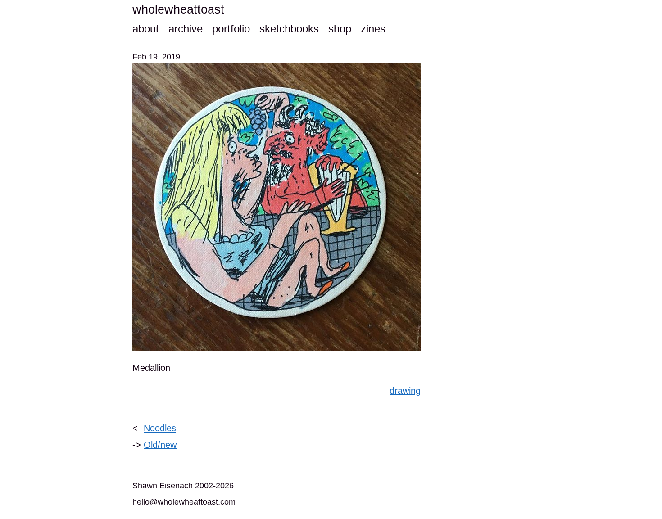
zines (373, 29)
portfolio (231, 29)
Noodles (160, 428)
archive (185, 29)
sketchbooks (289, 29)
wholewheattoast (178, 9)
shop (339, 29)
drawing (405, 391)
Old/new (160, 445)
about (145, 29)
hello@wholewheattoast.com (184, 501)
